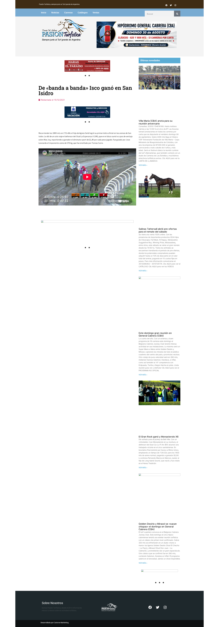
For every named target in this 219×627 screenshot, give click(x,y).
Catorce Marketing (61, 623)
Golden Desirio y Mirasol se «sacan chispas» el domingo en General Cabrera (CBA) (158, 526)
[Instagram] (175, 5)
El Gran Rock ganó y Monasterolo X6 (158, 436)
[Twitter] (171, 5)
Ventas (96, 13)
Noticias (55, 13)
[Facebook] (166, 5)
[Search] (177, 14)
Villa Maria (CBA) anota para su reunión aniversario (155, 122)
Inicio (43, 13)
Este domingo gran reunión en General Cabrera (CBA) (155, 334)
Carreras (68, 13)
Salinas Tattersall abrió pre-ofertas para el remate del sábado (158, 230)
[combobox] (159, 14)
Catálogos (83, 13)
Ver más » (143, 165)
